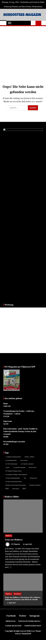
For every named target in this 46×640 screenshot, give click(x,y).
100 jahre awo (33, 478)
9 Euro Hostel (23, 460)
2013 (24, 488)
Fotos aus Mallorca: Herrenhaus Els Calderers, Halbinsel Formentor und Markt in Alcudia (23, 598)
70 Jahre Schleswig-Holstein (12, 478)
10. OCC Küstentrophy (11, 464)
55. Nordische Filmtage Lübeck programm (16, 474)
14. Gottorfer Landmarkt (27, 464)
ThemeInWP (26, 634)
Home (5, 403)
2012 (7, 488)
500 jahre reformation (35, 485)
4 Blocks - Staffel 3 (29, 456)
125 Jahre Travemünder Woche (13, 481)
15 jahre (7, 467)
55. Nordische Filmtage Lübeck (13, 471)
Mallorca (9, 536)
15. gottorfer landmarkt (19, 467)
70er (25, 478)
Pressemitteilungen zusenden (14, 442)
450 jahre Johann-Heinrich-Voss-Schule (15, 485)
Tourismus (17, 594)
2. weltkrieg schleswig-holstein (13, 456)
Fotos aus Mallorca (14, 539)
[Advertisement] (23, 52)
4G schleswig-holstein (11, 460)
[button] (33, 23)
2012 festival (15, 488)
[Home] (3, 23)
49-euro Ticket (32, 467)
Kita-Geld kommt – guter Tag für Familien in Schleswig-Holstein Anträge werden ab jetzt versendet (20, 431)
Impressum (7, 421)
